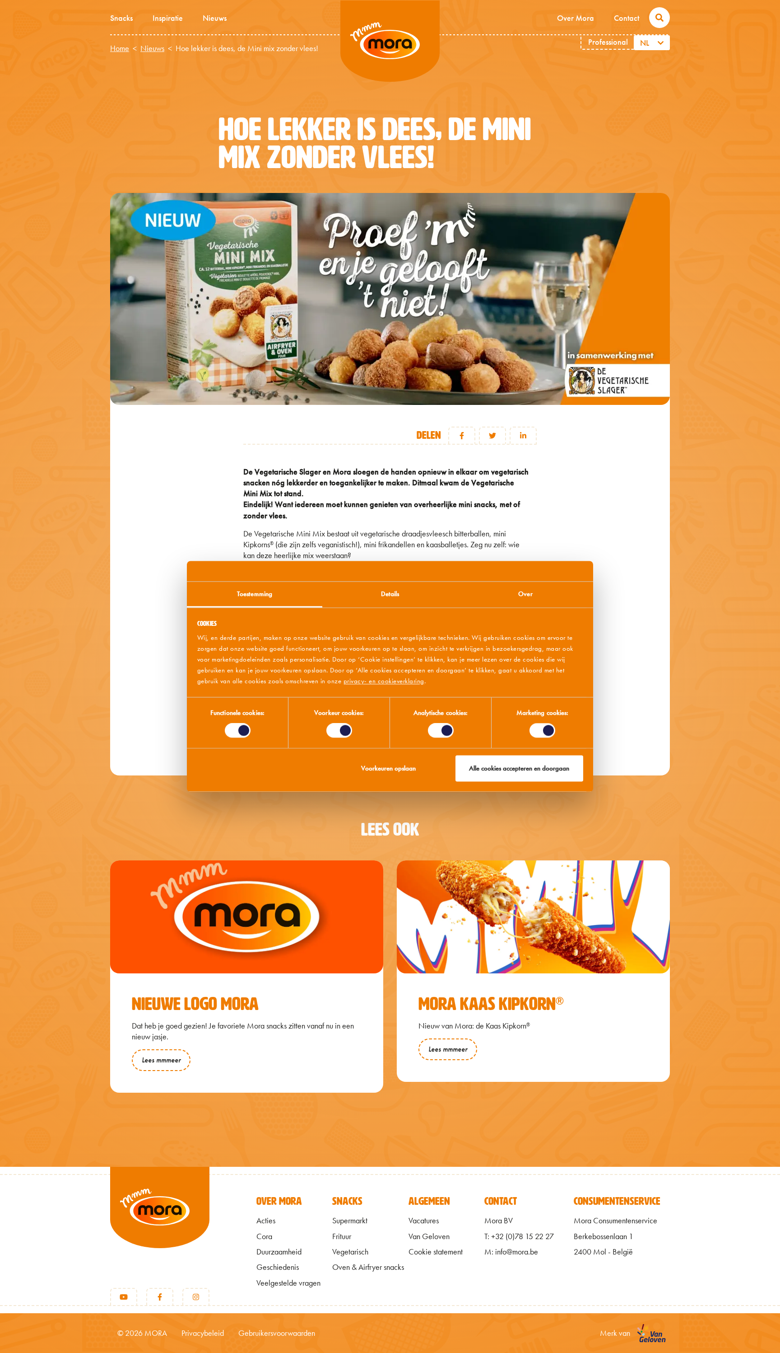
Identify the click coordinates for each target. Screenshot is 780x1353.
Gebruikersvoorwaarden (276, 1333)
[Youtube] (123, 1297)
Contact (626, 18)
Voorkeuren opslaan (388, 768)
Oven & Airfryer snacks (368, 1267)
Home (119, 48)
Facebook (461, 435)
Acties (265, 1221)
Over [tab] (525, 593)
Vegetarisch (350, 1252)
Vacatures (424, 1221)
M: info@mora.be (511, 1252)
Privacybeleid (202, 1333)
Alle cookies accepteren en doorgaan (519, 768)
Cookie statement (436, 1252)
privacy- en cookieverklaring (384, 681)
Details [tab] (390, 593)
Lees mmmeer (161, 1060)
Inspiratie (168, 18)
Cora (264, 1236)
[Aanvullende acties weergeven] (662, 42)
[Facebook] (159, 1297)
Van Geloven (429, 1236)
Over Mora (575, 18)
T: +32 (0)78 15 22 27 (519, 1236)
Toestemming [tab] (254, 593)
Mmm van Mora (390, 41)
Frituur (341, 1236)
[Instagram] (195, 1297)
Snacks (121, 18)
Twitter (492, 435)
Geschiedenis (277, 1267)
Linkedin (523, 435)
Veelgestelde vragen (288, 1283)
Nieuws (215, 18)
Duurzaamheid (279, 1252)
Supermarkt (349, 1221)
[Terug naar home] (159, 1222)
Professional (608, 42)
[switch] (339, 730)
